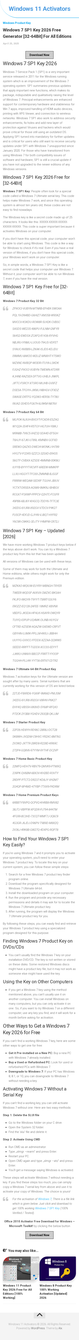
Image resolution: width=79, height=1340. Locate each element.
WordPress (38, 1328)
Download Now (39, 55)
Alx (60, 1328)
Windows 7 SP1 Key (47, 1208)
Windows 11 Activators (40, 8)
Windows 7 (45, 1199)
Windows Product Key (17, 22)
